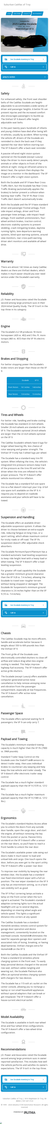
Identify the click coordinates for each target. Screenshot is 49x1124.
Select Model (17, 13)
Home (9, 13)
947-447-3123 (27, 1101)
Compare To (26, 13)
